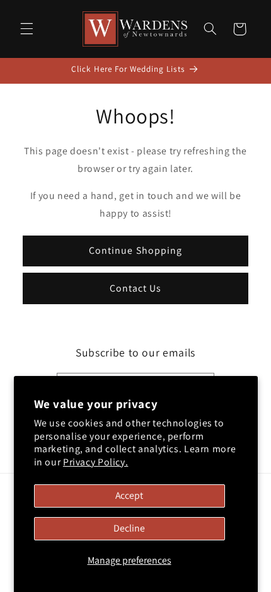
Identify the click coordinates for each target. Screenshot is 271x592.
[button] (26, 28)
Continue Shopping (135, 250)
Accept (129, 495)
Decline (129, 528)
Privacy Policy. (95, 462)
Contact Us (136, 288)
